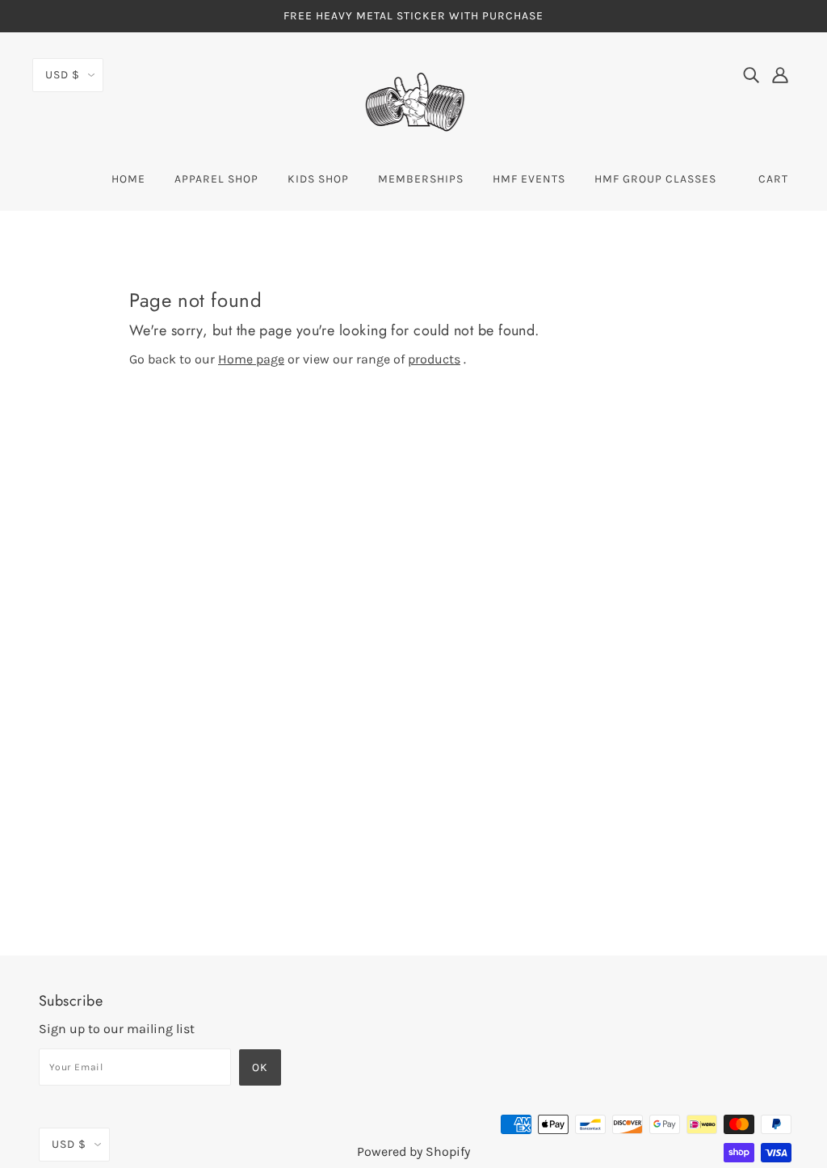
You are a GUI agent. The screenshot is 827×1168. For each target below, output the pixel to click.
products (434, 359)
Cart (773, 179)
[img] (751, 74)
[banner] (413, 101)
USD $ (62, 75)
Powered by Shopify (413, 1151)
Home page (251, 359)
